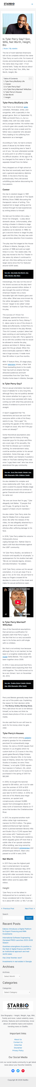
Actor (6, 49)
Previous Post (7, 908)
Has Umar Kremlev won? (12, 958)
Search (5, 914)
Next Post (30, 908)
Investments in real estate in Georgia (17, 962)
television (11, 364)
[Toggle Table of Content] (29, 78)
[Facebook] (12, 1070)
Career (8, 84)
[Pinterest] (23, 1070)
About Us (18, 1039)
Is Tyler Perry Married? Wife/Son (18, 89)
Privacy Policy (18, 1051)
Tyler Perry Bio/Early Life (15, 81)
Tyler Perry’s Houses (13, 92)
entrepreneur (24, 848)
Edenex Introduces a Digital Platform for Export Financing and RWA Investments (17, 931)
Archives (6, 972)
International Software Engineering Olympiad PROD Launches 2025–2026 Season (18, 940)
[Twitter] (18, 1070)
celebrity (27, 738)
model (5, 657)
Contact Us (18, 1042)
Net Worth (9, 95)
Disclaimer (18, 1048)
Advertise (18, 1045)
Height (7, 97)
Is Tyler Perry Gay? (12, 87)
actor (26, 107)
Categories (7, 988)
